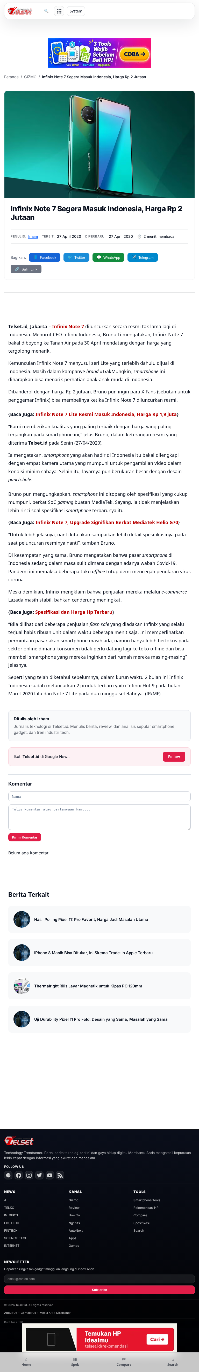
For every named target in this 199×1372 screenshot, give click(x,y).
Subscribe (99, 1290)
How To (74, 1215)
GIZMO (30, 77)
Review (74, 1208)
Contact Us (28, 1313)
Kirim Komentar (24, 837)
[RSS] (60, 1175)
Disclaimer (63, 1313)
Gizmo (73, 1200)
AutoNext (76, 1230)
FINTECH (11, 1230)
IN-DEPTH (11, 1215)
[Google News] (8, 1175)
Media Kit (46, 1313)
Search (138, 1230)
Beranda (11, 77)
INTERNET (11, 1246)
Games (74, 1246)
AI (5, 1200)
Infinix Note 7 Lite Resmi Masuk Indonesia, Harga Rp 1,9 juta (106, 414)
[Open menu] (59, 11)
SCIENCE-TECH (15, 1238)
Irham (33, 236)
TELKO (9, 1208)
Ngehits (74, 1223)
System (76, 11)
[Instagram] (29, 1175)
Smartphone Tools (146, 1200)
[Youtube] (50, 1175)
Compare (140, 1215)
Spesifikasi (141, 1223)
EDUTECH (11, 1223)
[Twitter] (39, 1175)
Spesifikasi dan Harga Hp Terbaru (73, 612)
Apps (72, 1238)
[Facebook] (19, 1175)
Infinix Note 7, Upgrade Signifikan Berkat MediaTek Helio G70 (106, 522)
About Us (10, 1313)
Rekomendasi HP (146, 1208)
